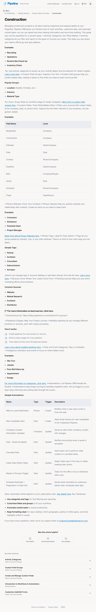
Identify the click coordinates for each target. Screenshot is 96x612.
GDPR (63, 607)
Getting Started (23, 13)
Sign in (76, 4)
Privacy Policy (53, 607)
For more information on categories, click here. (25, 383)
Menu (7, 11)
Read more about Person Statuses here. (22, 236)
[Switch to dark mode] (90, 4)
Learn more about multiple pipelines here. (23, 347)
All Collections (10, 13)
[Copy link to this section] (3, 311)
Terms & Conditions (38, 607)
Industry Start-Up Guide (40, 13)
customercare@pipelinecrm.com (73, 521)
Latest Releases (53, 4)
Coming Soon (67, 4)
